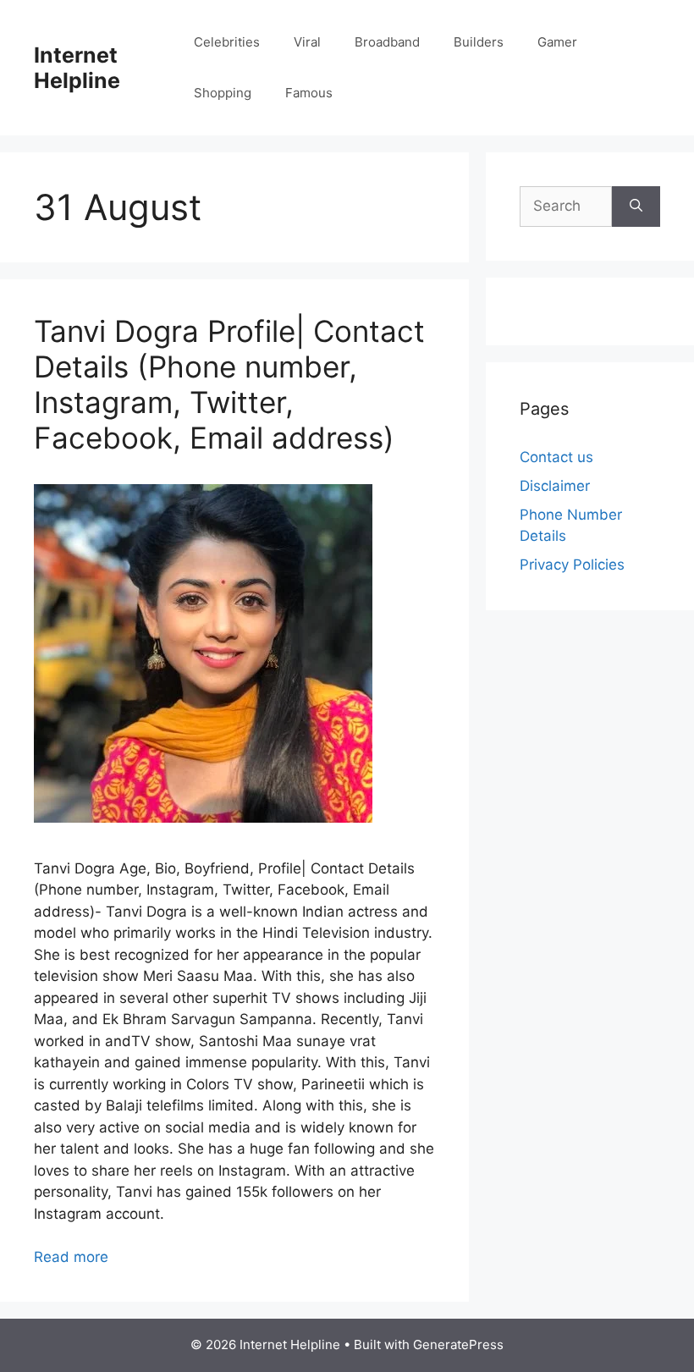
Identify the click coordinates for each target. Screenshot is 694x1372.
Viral (307, 42)
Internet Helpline (77, 67)
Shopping (222, 93)
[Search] (636, 206)
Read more (71, 1256)
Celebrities (227, 42)
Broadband (387, 42)
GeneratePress (458, 1344)
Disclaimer (555, 485)
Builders (479, 42)
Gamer (557, 42)
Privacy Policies (572, 564)
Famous (309, 93)
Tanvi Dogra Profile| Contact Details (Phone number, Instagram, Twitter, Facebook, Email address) (229, 384)
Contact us (556, 457)
